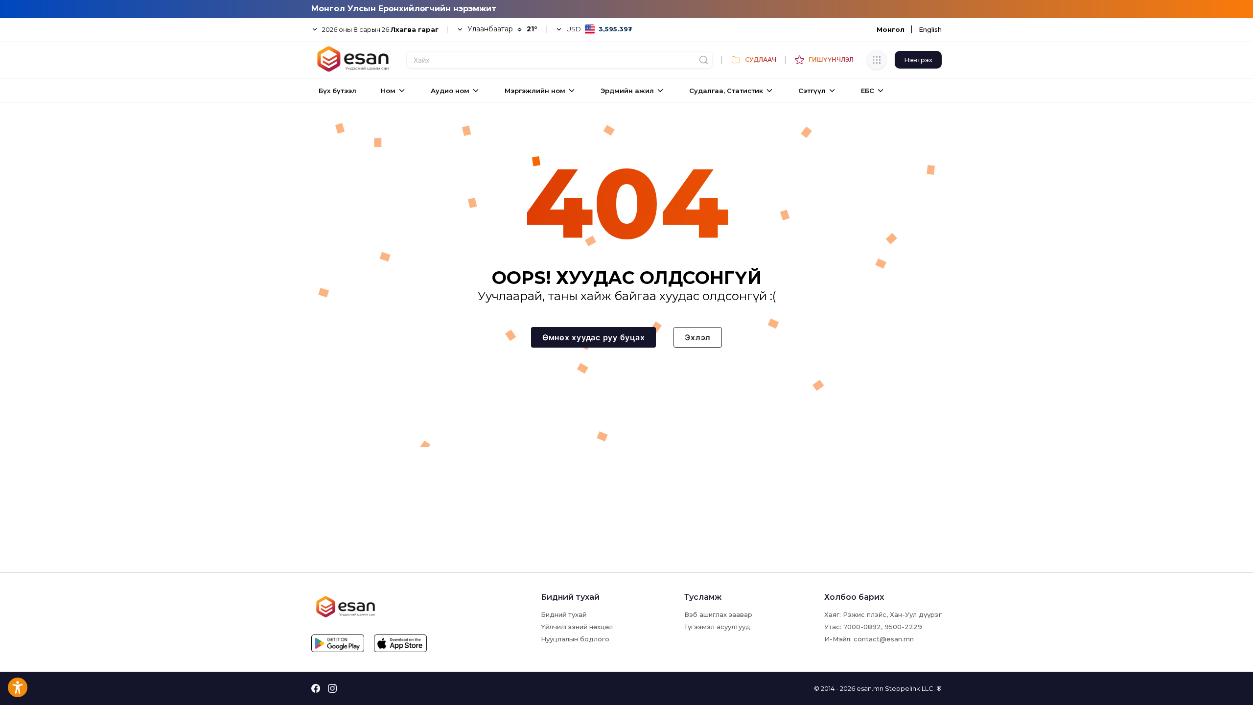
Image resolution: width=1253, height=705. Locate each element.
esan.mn (870, 688)
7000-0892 (862, 627)
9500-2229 (903, 627)
